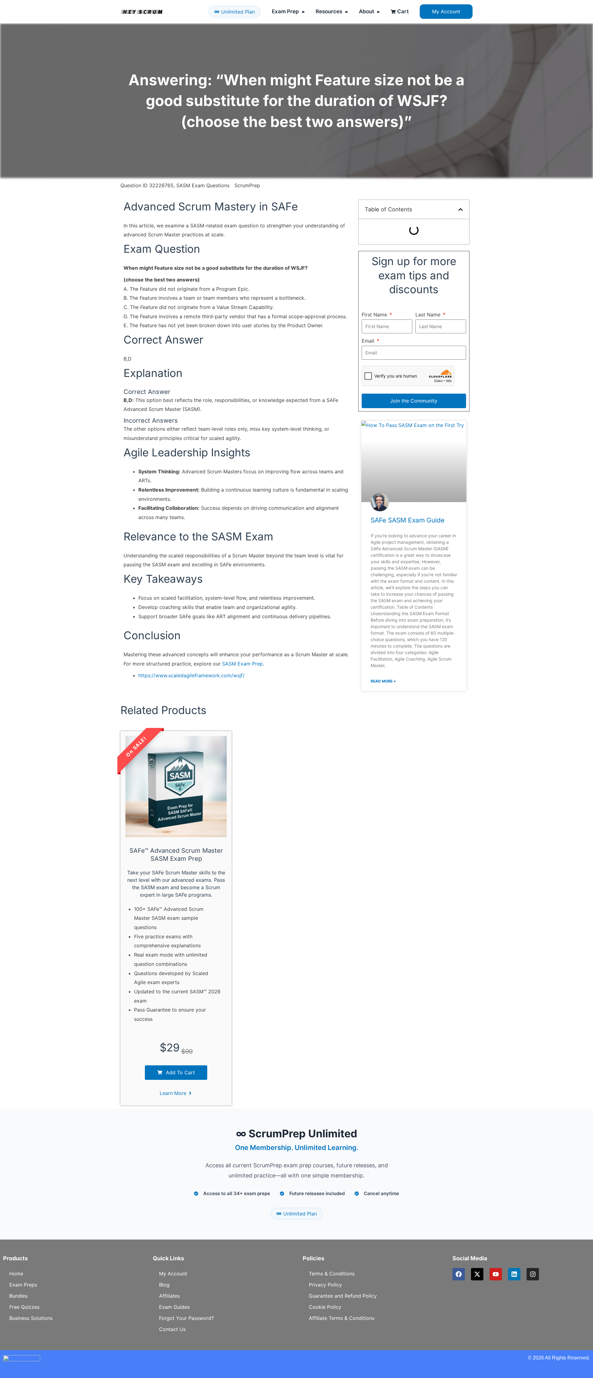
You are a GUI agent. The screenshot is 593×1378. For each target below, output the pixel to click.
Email (369, 341)
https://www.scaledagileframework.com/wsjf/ (191, 675)
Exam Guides (174, 1307)
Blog (164, 1285)
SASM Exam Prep (242, 664)
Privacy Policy (325, 1285)
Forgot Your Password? (186, 1318)
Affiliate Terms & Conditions (341, 1318)
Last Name (428, 314)
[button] (460, 209)
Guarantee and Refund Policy (343, 1296)
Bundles (18, 1296)
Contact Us (172, 1329)
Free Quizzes (24, 1307)
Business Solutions (31, 1318)
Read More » (383, 681)
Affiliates (169, 1296)
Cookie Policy (325, 1307)
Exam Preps (23, 1285)
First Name (375, 314)
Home (16, 1273)
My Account (173, 1273)
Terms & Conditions (332, 1273)
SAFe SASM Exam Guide (407, 520)
